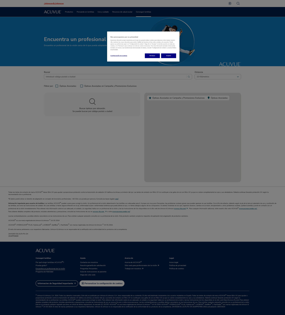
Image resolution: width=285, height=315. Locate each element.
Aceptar (168, 56)
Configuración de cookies (118, 55)
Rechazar (152, 56)
